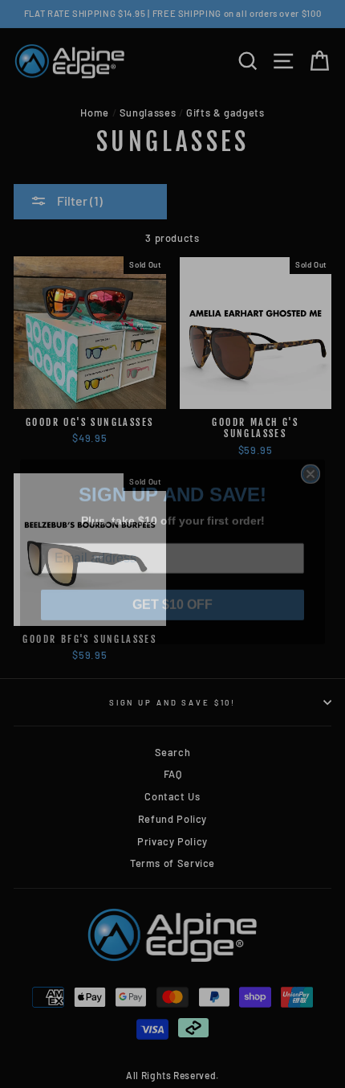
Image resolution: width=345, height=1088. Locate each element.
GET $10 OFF (172, 596)
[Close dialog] (310, 466)
